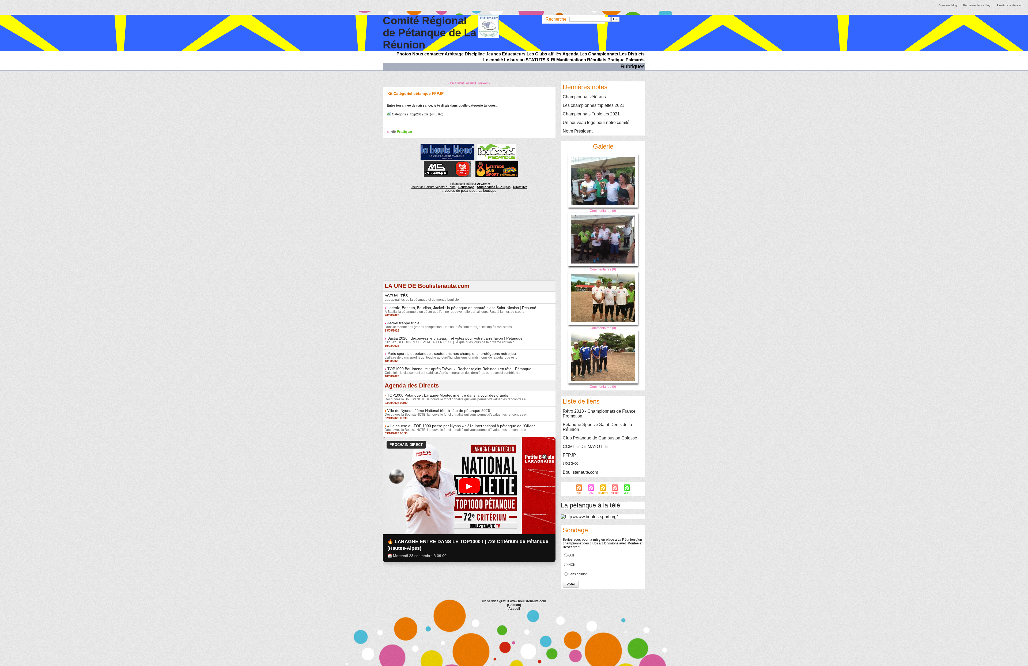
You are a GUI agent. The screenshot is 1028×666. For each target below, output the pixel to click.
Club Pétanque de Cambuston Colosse (600, 438)
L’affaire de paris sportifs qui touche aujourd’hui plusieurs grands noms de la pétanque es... (451, 357)
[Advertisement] (469, 242)
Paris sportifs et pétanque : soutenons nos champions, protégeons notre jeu (451, 353)
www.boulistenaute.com (528, 601)
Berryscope (466, 187)
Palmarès (635, 60)
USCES (570, 463)
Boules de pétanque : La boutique (470, 191)
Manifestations (571, 60)
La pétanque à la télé (590, 505)
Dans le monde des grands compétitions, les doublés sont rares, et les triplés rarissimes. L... (451, 327)
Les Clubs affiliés (544, 54)
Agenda (570, 54)
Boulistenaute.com (580, 472)
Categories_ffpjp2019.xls (410, 114)
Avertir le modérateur (1010, 5)
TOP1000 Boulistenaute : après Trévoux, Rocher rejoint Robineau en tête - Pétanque (459, 369)
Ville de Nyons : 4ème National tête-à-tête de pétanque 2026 (438, 410)
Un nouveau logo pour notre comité (596, 122)
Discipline (475, 54)
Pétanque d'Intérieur (470, 183)
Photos (403, 54)
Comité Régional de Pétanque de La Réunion (429, 33)
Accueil (471, 82)
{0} (389, 131)
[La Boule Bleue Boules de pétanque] (447, 145)
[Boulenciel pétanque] (496, 145)
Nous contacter (428, 54)
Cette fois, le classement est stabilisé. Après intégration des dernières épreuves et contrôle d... (453, 373)
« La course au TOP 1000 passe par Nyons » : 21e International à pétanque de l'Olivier (461, 426)
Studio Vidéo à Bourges (494, 187)
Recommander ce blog (977, 5)
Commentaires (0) (603, 211)
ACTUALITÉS (396, 296)
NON (572, 565)
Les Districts (632, 54)
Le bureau (514, 60)
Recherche (557, 19)
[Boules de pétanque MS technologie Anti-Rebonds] (447, 162)
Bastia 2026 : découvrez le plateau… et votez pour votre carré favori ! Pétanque (455, 338)
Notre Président (577, 131)
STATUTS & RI (540, 60)
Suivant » (484, 82)
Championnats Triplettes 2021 (591, 114)
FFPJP (569, 455)
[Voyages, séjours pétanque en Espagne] (496, 162)
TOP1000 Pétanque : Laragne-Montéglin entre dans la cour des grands (447, 395)
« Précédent (456, 82)
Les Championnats (599, 54)
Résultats (596, 60)
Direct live (520, 187)
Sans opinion (578, 574)
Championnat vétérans (584, 97)
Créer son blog (948, 5)
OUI (571, 555)
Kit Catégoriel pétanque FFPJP (415, 93)
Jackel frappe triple (403, 323)
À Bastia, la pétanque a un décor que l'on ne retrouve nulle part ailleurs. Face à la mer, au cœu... (454, 312)
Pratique (616, 60)
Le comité (493, 60)
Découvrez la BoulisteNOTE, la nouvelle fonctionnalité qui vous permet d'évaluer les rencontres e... (456, 399)
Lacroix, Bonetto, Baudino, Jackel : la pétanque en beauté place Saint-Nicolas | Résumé (461, 308)
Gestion (514, 605)
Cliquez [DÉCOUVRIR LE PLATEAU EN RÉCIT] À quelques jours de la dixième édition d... (451, 342)
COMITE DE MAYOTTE (585, 446)
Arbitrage (454, 54)
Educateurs (514, 54)
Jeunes (493, 54)
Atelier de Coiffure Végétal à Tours (433, 187)
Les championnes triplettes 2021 (593, 105)
